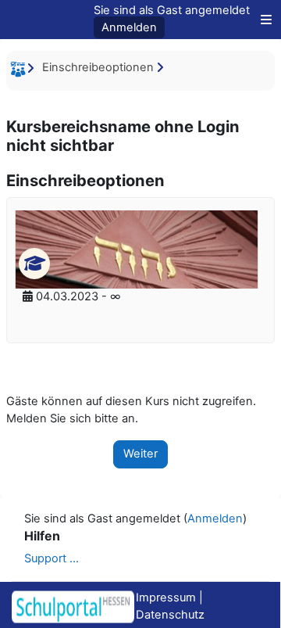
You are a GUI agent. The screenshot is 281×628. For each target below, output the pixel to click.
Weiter (140, 454)
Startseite (20, 72)
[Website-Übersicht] (262, 19)
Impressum (166, 597)
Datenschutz (170, 615)
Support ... (51, 558)
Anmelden (129, 27)
